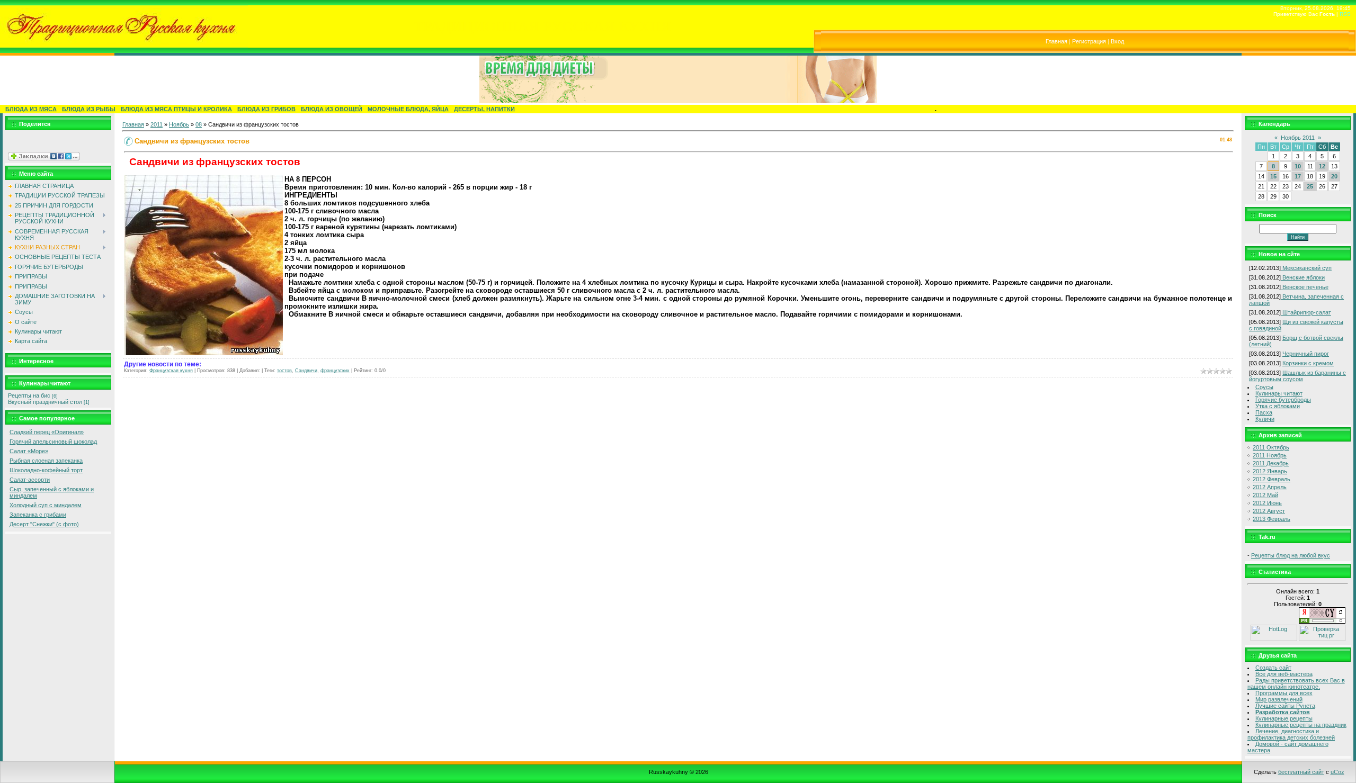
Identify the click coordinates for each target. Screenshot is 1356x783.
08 (198, 124)
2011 (156, 124)
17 (1298, 176)
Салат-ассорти (30, 479)
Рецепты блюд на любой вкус (1290, 555)
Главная (1056, 41)
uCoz (1337, 772)
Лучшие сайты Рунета (1285, 706)
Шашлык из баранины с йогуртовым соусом (1297, 376)
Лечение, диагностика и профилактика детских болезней (1291, 734)
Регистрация (1089, 41)
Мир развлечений (1279, 699)
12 (1322, 166)
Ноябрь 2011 (1298, 137)
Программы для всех (1284, 693)
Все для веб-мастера (1284, 674)
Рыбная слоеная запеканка (46, 460)
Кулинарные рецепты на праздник (1300, 725)
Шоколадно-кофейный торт (46, 470)
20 (1334, 176)
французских (335, 370)
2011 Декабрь (1271, 463)
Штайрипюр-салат (1306, 312)
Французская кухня (171, 370)
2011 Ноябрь (1270, 455)
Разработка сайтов (1282, 712)
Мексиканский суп (1306, 268)
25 (1310, 186)
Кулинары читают (1279, 393)
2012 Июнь (1267, 503)
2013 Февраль (1271, 519)
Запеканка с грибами (38, 514)
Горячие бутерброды (1283, 400)
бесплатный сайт (1301, 772)
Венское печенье (1304, 287)
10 (1298, 166)
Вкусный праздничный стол (45, 402)
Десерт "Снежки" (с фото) (44, 524)
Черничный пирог (1305, 353)
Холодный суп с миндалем (46, 505)
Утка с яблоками (1277, 406)
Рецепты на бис (29, 395)
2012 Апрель (1270, 487)
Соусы (1264, 387)
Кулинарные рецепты (1284, 718)
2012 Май (1265, 495)
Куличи (1264, 419)
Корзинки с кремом (1308, 363)
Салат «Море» (29, 451)
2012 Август (1269, 511)
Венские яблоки (1303, 277)
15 (1273, 176)
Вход (1117, 41)
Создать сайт (1273, 667)
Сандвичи (306, 370)
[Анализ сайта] (1322, 621)
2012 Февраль (1271, 479)
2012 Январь (1270, 471)
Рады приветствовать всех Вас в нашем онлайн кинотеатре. (1296, 683)
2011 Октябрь (1271, 447)
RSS (1345, 14)
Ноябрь (179, 124)
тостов (284, 370)
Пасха (1263, 412)
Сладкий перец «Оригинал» (47, 432)
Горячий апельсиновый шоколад (53, 441)
